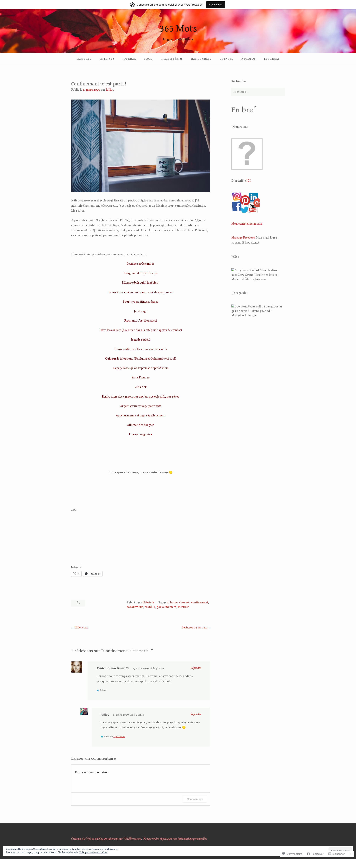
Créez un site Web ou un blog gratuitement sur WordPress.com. (106, 839)
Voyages (226, 59)
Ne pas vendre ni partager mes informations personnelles (175, 839)
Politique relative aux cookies (93, 852)
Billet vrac (81, 628)
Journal (129, 59)
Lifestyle (107, 59)
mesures (183, 607)
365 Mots (178, 28)
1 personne (119, 736)
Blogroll (272, 59)
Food (148, 59)
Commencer (215, 4)
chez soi (184, 603)
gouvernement (166, 607)
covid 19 (150, 607)
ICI (248, 181)
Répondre (195, 668)
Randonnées (201, 59)
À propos (248, 59)
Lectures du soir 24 (194, 628)
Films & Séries (172, 59)
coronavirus (135, 607)
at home (172, 603)
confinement (199, 603)
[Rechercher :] (258, 92)
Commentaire (195, 799)
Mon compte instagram (246, 224)
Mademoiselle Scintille (112, 668)
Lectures (84, 59)
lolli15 (110, 90)
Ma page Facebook (243, 238)
